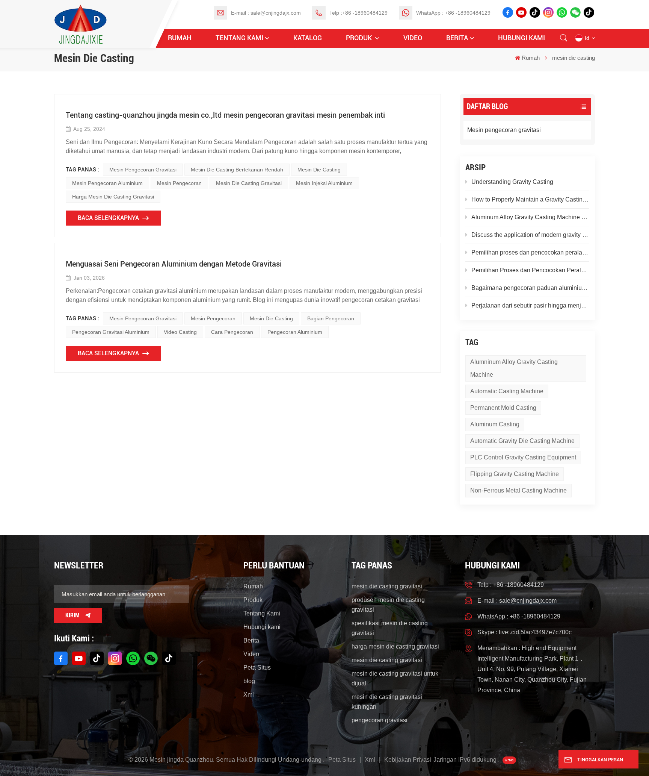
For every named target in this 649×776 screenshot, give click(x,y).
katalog (307, 38)
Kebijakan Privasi (407, 759)
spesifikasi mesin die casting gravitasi (390, 628)
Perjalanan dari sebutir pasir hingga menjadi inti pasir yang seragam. (530, 305)
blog (249, 681)
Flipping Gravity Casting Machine (514, 474)
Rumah (180, 38)
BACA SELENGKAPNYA (108, 217)
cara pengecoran (232, 332)
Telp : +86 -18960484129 (510, 585)
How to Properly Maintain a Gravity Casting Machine (530, 199)
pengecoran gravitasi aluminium (110, 332)
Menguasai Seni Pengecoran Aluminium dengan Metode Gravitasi (174, 263)
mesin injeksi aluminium (324, 183)
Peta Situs (257, 667)
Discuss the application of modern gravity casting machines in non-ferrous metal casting (530, 235)
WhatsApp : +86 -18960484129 (453, 13)
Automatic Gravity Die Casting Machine (522, 441)
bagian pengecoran (330, 318)
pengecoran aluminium (294, 332)
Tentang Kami (239, 38)
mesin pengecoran (179, 183)
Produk (359, 38)
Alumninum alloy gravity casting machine (514, 368)
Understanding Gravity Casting (512, 182)
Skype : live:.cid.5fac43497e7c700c (524, 632)
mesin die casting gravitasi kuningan (387, 702)
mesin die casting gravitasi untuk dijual (395, 678)
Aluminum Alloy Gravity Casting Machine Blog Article (530, 217)
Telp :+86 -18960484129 (358, 13)
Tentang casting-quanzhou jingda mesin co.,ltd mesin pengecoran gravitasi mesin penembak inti (225, 115)
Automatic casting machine (506, 391)
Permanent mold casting (503, 408)
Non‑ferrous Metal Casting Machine (518, 490)
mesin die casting (319, 170)
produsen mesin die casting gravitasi (388, 605)
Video (412, 38)
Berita (457, 38)
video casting (180, 332)
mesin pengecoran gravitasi (143, 170)
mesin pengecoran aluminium (107, 183)
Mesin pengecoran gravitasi (504, 130)
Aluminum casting (494, 424)
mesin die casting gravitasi (249, 183)
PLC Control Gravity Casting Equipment (523, 457)
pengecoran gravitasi (380, 720)
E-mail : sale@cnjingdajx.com (266, 13)
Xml (248, 694)
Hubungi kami (521, 38)
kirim (72, 615)
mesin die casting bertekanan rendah (237, 170)
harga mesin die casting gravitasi (113, 197)
